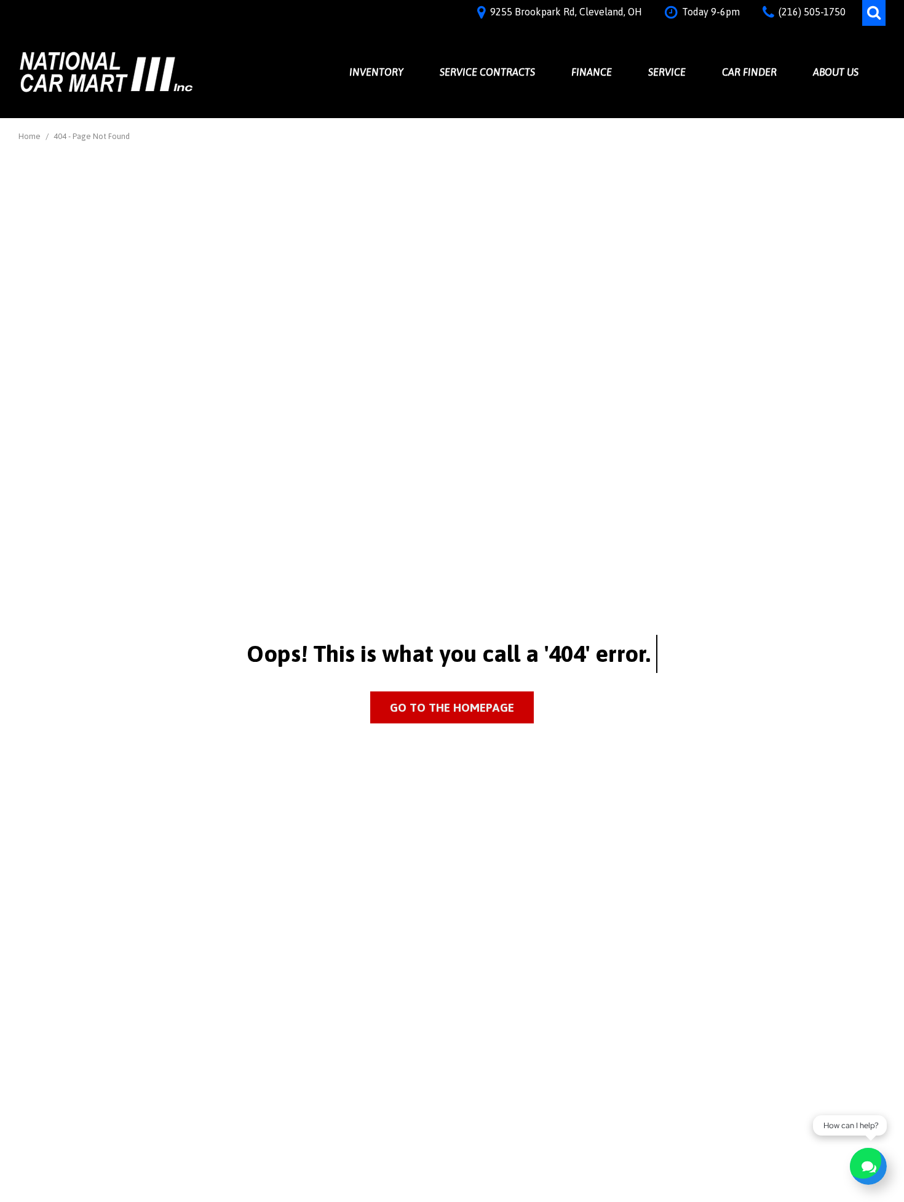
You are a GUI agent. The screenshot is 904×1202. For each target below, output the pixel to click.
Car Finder (749, 72)
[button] (874, 13)
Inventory (376, 72)
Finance (591, 72)
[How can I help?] (868, 1166)
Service (667, 72)
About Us (835, 72)
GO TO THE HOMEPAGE (452, 707)
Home (30, 136)
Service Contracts (487, 72)
